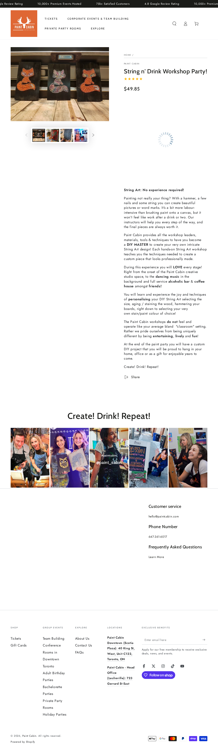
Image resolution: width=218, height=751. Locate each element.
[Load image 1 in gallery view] (38, 135)
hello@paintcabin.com (164, 516)
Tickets (16, 638)
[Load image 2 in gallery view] (52, 135)
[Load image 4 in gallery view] (81, 135)
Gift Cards (19, 645)
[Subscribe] (204, 639)
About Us (82, 638)
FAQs (79, 652)
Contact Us (83, 645)
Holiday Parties (54, 714)
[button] (174, 23)
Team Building (53, 638)
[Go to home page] (24, 23)
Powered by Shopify (23, 742)
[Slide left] (26, 135)
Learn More (156, 557)
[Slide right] (93, 135)
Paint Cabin (131, 63)
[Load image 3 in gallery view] (66, 135)
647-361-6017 (158, 537)
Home (127, 55)
